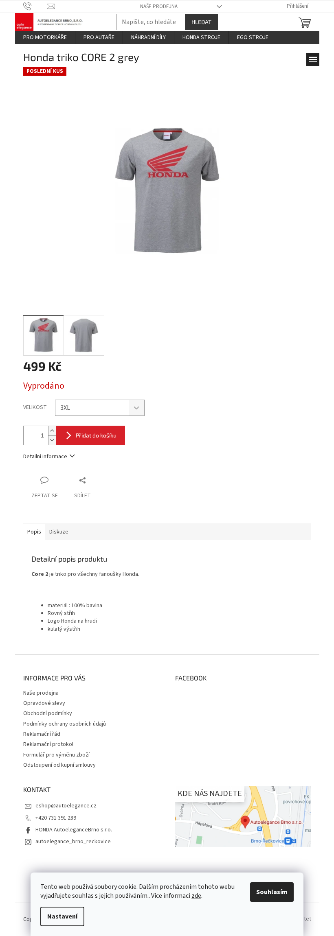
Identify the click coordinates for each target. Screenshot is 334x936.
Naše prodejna (159, 6)
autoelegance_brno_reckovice (73, 842)
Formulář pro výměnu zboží (56, 755)
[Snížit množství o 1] (52, 440)
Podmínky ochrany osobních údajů (64, 724)
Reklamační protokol (48, 744)
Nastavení (62, 916)
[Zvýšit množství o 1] (52, 430)
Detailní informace (45, 457)
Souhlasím (272, 892)
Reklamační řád (41, 734)
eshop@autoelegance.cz (66, 806)
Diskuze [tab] (58, 532)
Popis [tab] (34, 532)
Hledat (201, 21)
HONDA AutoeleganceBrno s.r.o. (73, 830)
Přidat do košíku (96, 435)
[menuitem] (45, 37)
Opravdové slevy (44, 703)
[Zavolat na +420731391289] (35, 6)
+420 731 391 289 (55, 818)
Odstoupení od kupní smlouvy (59, 765)
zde (196, 895)
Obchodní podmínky (47, 713)
